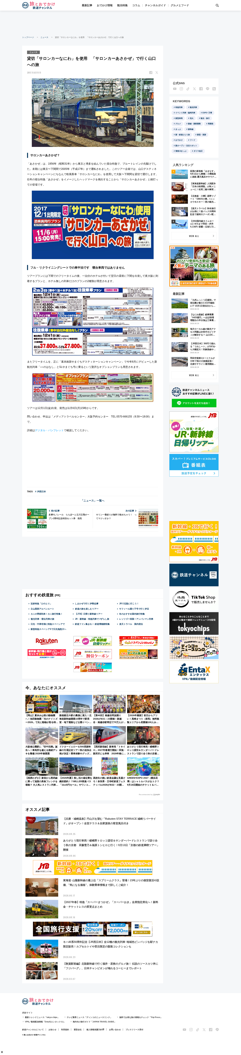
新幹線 (190, 129)
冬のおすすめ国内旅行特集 (132, 614)
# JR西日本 (40, 491)
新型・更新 (201, 135)
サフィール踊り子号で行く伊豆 (134, 609)
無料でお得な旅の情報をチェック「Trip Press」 (140, 1017)
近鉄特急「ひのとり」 (41, 603)
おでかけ (179, 140)
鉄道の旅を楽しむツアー (87, 609)
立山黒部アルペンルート (42, 609)
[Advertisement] (120, 23)
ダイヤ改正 (198, 151)
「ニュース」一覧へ (92, 500)
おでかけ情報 (105, 5)
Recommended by (146, 794)
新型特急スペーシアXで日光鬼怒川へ (48, 629)
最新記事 (87, 5)
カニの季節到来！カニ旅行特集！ (47, 614)
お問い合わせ (115, 1029)
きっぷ (178, 129)
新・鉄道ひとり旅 (182, 135)
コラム (136, 5)
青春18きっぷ (180, 151)
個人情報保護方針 (94, 1029)
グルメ (178, 124)
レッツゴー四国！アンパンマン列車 (136, 619)
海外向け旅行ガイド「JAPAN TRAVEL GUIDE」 (94, 1022)
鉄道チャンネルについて (33, 1029)
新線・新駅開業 (194, 124)
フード (192, 140)
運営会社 (78, 1029)
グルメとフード (180, 5)
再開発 (210, 124)
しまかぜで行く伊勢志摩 (86, 603)
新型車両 (179, 118)
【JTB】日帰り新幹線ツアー (88, 614)
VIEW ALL (194, 236)
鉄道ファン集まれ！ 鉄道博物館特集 (92, 624)
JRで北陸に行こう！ (129, 603)
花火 (191, 118)
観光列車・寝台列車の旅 (42, 619)
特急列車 (179, 107)
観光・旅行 (205, 118)
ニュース (44, 37)
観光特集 (122, 5)
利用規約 (65, 1029)
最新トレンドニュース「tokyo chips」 (42, 1017)
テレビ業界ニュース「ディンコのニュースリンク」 (89, 1017)
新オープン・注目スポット (186, 146)
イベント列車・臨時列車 (185, 113)
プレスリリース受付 (134, 1029)
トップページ (28, 37)
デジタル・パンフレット (49, 430)
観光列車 (193, 107)
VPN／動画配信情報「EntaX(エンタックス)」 (45, 1022)
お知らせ (52, 1029)
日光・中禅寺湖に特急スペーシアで (48, 624)
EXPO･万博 (207, 113)
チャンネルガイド (155, 5)
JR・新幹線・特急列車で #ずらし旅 (92, 619)
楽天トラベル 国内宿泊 (131, 624)
